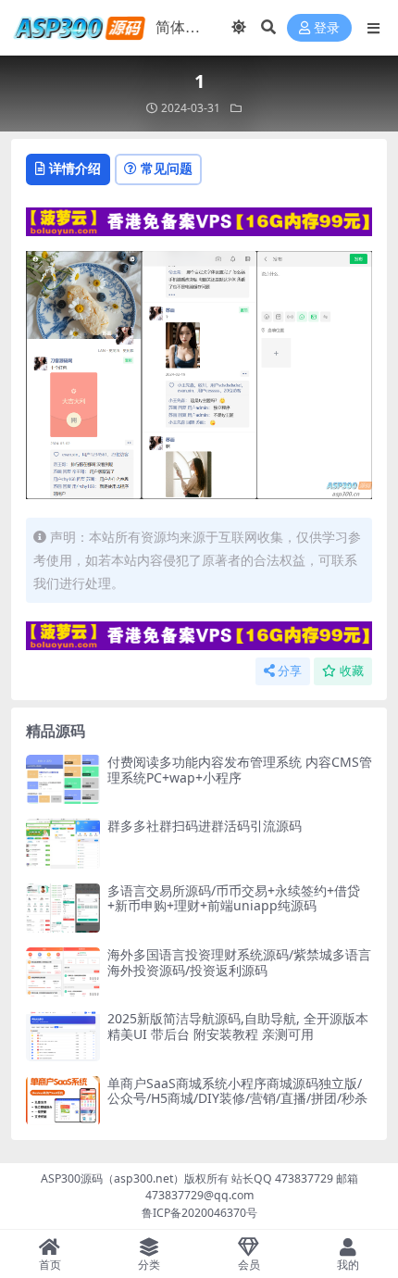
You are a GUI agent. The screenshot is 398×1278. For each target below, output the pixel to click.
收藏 (352, 671)
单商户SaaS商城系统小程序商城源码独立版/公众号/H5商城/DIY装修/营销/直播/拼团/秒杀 (237, 1091)
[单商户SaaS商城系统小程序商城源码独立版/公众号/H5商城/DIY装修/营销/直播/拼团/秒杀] (63, 1100)
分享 (290, 671)
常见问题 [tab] (167, 168)
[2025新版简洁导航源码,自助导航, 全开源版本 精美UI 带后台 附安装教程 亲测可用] (63, 1035)
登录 (327, 28)
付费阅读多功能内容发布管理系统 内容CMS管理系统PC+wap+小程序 (239, 769)
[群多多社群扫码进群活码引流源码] (63, 843)
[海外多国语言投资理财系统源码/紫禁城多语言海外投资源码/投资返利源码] (63, 971)
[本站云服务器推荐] (199, 219)
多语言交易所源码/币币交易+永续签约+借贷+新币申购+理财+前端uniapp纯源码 (233, 898)
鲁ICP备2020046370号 (199, 1213)
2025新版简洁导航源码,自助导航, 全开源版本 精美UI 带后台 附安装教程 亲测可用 (237, 1026)
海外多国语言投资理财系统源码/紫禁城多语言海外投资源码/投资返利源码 (239, 962)
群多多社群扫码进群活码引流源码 (204, 825)
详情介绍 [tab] (75, 168)
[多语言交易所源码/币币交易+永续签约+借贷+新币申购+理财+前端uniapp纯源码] (63, 908)
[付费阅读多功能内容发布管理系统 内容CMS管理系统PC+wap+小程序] (63, 779)
